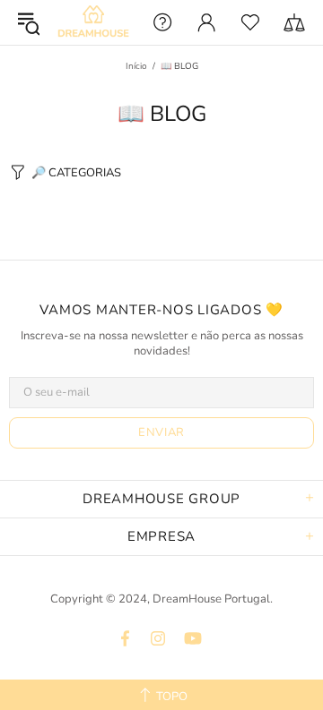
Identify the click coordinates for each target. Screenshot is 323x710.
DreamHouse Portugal (93, 22)
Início (136, 66)
